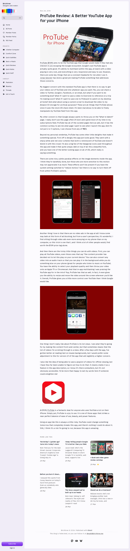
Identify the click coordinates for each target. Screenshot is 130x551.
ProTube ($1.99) (46, 63)
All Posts (9, 29)
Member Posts (11, 33)
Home (8, 25)
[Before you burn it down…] (51, 490)
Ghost (90, 530)
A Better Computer (12, 50)
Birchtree (7, 3)
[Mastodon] (72, 541)
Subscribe (12, 544)
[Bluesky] (81, 541)
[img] (10, 11)
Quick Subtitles (11, 58)
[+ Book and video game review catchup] (101, 453)
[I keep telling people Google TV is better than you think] (76, 453)
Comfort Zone (11, 54)
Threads (8, 90)
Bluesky (8, 86)
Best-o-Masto (11, 61)
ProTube (50, 410)
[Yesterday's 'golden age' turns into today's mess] (51, 453)
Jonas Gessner (46, 78)
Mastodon (9, 82)
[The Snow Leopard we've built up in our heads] (76, 490)
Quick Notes (10, 69)
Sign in (12, 548)
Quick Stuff (10, 73)
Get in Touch (10, 94)
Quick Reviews (11, 65)
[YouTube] (77, 541)
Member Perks (11, 37)
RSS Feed (9, 40)
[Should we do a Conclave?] (101, 490)
